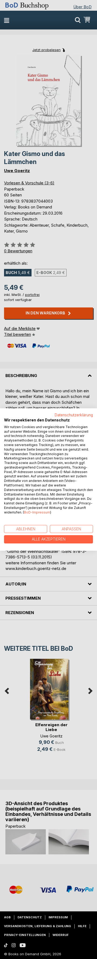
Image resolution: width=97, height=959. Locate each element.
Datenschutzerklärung (74, 415)
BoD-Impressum (37, 512)
